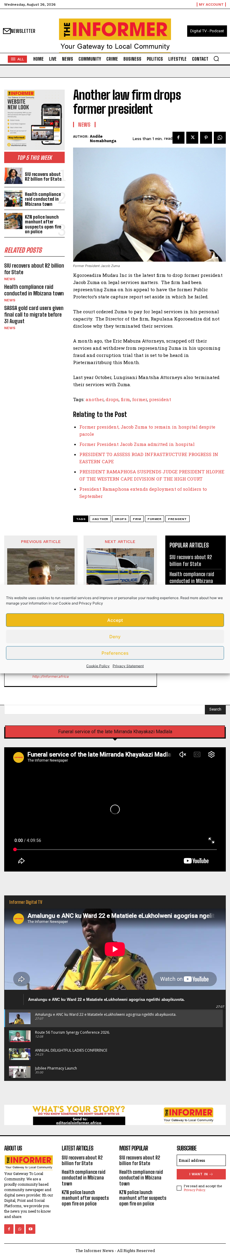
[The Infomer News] (115, 36)
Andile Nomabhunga (103, 138)
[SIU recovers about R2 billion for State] (13, 176)
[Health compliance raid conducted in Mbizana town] (13, 198)
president (160, 399)
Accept (115, 620)
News (9, 279)
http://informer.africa (50, 676)
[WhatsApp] (220, 138)
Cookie (65, 603)
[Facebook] (178, 138)
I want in (198, 1174)
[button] (216, 59)
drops (112, 399)
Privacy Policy (91, 603)
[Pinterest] (206, 138)
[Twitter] (192, 138)
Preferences (115, 653)
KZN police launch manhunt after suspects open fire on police (43, 224)
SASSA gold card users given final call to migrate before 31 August (33, 314)
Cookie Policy (98, 666)
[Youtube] (30, 1229)
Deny (115, 636)
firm (125, 399)
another (95, 399)
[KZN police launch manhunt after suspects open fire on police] (13, 221)
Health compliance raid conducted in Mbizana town (43, 199)
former (139, 399)
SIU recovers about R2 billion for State (43, 176)
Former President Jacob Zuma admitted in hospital (137, 444)
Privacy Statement (128, 666)
